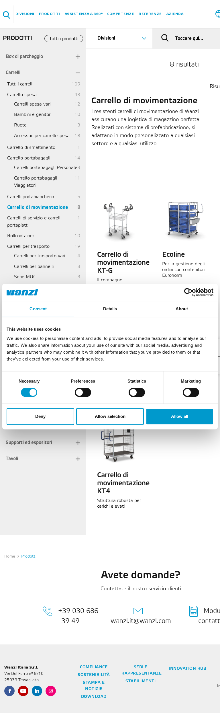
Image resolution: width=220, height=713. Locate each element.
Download (94, 697)
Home (9, 556)
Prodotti (49, 14)
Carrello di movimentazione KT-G (123, 263)
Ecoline (173, 255)
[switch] (83, 392)
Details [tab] (110, 308)
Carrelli (13, 73)
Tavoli (12, 459)
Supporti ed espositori (29, 443)
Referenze (150, 14)
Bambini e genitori (32, 114)
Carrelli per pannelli (34, 266)
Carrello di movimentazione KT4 (123, 483)
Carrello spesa (22, 95)
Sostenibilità (94, 675)
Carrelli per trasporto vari (39, 256)
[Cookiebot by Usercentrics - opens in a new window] (188, 292)
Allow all (179, 416)
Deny (40, 416)
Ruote (20, 125)
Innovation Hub (187, 669)
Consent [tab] (38, 308)
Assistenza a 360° (84, 14)
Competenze (120, 14)
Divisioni (24, 14)
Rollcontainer (20, 236)
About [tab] (182, 308)
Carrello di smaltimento (31, 147)
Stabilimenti (140, 681)
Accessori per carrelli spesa (42, 136)
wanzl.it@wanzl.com (141, 621)
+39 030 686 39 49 (78, 616)
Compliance (93, 667)
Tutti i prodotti (63, 39)
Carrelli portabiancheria (30, 197)
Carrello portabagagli (28, 158)
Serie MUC (25, 277)
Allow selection (110, 416)
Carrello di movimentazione (37, 207)
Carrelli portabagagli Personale (45, 167)
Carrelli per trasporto (28, 246)
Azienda (175, 14)
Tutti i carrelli (20, 84)
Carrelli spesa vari (32, 104)
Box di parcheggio (24, 56)
